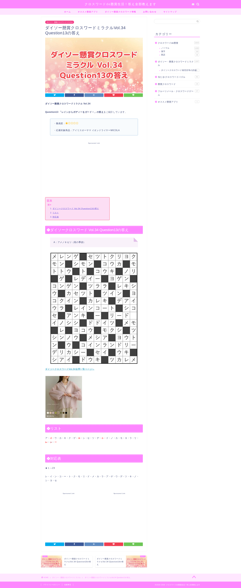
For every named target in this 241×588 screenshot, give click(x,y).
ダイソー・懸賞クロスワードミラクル (60, 22)
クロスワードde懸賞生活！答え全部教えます (120, 4)
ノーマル (180, 48)
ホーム (67, 11)
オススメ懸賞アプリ (88, 11)
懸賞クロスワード (178, 84)
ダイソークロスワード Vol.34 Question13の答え (76, 208)
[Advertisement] (94, 169)
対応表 (56, 217)
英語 (179, 55)
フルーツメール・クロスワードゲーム (178, 93)
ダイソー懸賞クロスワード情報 (120, 11)
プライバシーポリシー (51, 584)
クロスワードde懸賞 (178, 43)
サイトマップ (170, 11)
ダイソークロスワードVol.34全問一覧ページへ (69, 369)
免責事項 (67, 584)
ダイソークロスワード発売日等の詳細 (179, 70)
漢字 (179, 51)
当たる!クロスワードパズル (178, 77)
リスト (56, 213)
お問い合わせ (149, 11)
